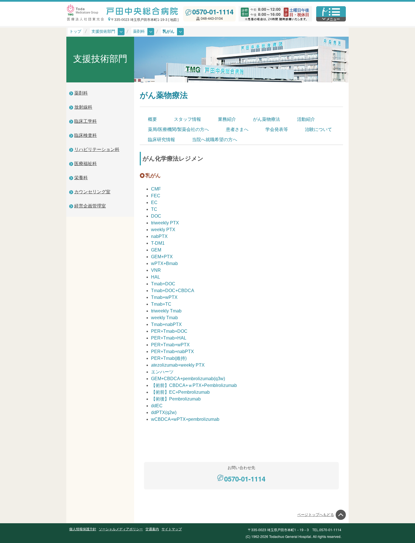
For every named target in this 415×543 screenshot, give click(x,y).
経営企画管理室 (90, 205)
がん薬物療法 (266, 119)
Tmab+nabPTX (166, 324)
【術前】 (180, 392)
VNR (156, 270)
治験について (318, 129)
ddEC (157, 405)
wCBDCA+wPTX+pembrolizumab (185, 419)
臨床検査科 (85, 135)
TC (154, 209)
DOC (156, 216)
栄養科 (81, 177)
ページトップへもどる (315, 515)
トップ (75, 31)
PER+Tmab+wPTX (170, 344)
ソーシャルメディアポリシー (121, 529)
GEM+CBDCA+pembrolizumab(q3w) (188, 378)
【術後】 (176, 399)
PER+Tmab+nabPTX (172, 351)
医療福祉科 (85, 163)
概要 (152, 119)
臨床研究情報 (161, 139)
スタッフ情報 (187, 119)
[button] (142, 31)
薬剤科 (81, 93)
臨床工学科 (85, 121)
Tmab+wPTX (164, 297)
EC (154, 202)
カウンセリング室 (92, 191)
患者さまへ (237, 129)
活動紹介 (306, 119)
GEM (156, 250)
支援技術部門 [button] (103, 31)
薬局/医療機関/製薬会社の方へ (178, 129)
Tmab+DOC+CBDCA (172, 290)
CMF (156, 189)
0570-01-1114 (212, 11)
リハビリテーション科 (96, 149)
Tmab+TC (161, 304)
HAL (155, 277)
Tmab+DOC (163, 283)
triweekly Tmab (166, 310)
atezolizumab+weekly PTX (178, 365)
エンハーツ (162, 371)
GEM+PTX (162, 256)
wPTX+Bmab (164, 263)
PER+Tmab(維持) (169, 358)
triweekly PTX (165, 222)
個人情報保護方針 (82, 529)
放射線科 (83, 107)
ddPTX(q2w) (163, 412)
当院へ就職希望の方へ (214, 139)
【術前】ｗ (194, 385)
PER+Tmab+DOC (169, 331)
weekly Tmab (164, 317)
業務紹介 (227, 119)
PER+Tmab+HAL (168, 338)
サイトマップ (171, 529)
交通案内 (152, 529)
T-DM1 (158, 243)
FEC (155, 195)
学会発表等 (276, 129)
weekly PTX (163, 229)
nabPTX (159, 236)
